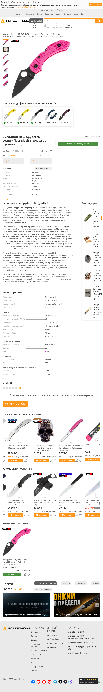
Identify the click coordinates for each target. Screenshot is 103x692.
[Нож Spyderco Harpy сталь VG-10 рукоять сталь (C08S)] (20, 430)
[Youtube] (38, 682)
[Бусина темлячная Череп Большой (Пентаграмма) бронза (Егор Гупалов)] (45, 430)
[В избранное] (29, 460)
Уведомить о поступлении (78, 143)
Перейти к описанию (43, 168)
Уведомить (12, 574)
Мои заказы (52, 635)
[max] (70, 682)
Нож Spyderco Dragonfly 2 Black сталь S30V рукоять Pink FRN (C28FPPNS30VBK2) (15, 562)
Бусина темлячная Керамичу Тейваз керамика (97, 260)
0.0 (37, 457)
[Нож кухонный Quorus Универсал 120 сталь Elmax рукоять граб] (71, 485)
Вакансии (35, 658)
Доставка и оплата (71, 14)
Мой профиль (53, 639)
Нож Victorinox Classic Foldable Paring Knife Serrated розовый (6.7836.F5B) (71, 447)
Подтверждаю (95, 4)
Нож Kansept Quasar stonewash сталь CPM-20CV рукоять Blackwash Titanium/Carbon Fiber (18, 502)
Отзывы (34, 670)
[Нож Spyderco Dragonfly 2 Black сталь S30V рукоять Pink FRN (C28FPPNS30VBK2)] (17, 542)
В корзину (17, 460)
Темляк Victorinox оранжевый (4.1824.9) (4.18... (97, 312)
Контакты (30, 14)
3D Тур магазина (38, 666)
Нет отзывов (17, 150)
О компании (18, 14)
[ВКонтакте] (33, 682)
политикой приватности (27, 7)
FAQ (32, 662)
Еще (82, 14)
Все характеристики (10, 199)
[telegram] (55, 682)
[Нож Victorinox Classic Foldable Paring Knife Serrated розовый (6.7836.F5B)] (71, 430)
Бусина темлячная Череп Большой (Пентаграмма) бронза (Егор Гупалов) (43, 447)
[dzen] (65, 682)
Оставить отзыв (15, 403)
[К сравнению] (25, 460)
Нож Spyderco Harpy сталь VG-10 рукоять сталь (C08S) (20, 446)
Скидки (39, 14)
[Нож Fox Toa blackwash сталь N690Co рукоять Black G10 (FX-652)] (45, 485)
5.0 (11, 457)
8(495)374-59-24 (46, 10)
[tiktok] (60, 682)
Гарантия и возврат (53, 14)
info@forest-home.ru (78, 653)
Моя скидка (52, 647)
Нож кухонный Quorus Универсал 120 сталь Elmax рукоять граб (69, 502)
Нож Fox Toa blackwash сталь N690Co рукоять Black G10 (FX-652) (45, 502)
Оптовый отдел (37, 654)
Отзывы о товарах (55, 643)
